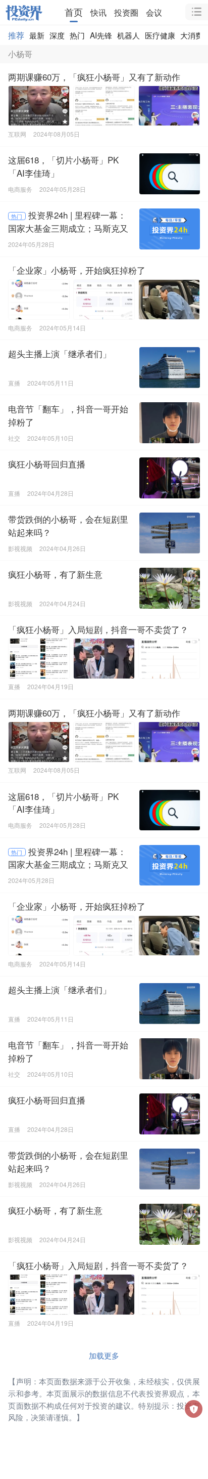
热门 (77, 34)
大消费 (191, 34)
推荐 (16, 35)
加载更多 (104, 1355)
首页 (74, 12)
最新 (36, 34)
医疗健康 (160, 34)
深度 (57, 34)
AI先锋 (101, 34)
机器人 (128, 34)
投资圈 (126, 12)
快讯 (98, 12)
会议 (154, 12)
